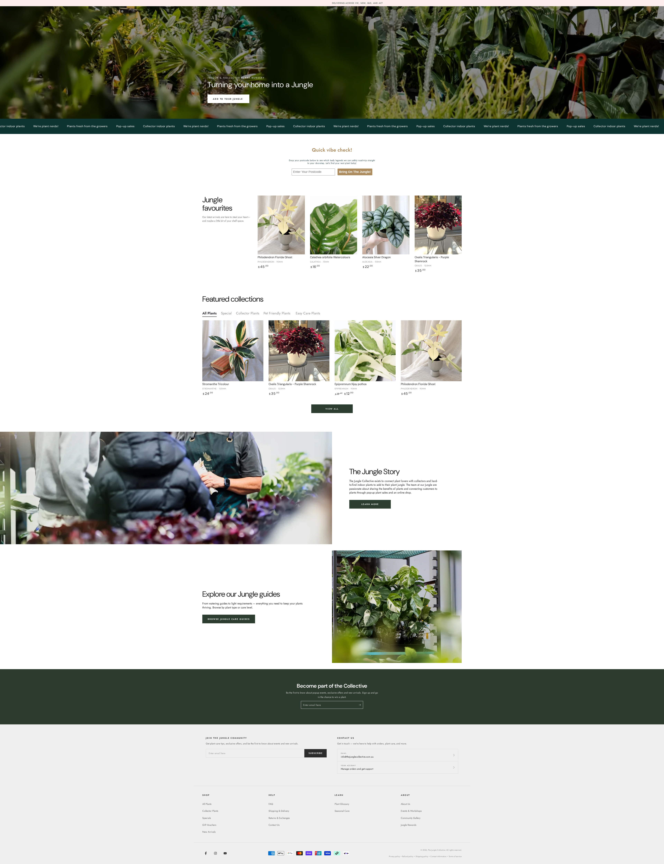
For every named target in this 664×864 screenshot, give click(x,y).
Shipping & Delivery (279, 811)
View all (332, 408)
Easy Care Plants (308, 313)
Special (226, 313)
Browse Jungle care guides (229, 619)
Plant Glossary (342, 804)
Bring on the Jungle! (355, 172)
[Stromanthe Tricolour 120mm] (232, 350)
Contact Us (274, 825)
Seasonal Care (342, 811)
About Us (405, 804)
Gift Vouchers (209, 825)
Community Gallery (410, 818)
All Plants (209, 313)
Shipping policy (422, 856)
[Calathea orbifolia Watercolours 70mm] (333, 225)
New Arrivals (209, 832)
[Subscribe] (361, 705)
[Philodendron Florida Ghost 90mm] (281, 225)
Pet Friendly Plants (277, 313)
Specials (206, 818)
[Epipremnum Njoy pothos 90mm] (365, 350)
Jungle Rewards (408, 825)
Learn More (370, 504)
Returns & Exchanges (279, 818)
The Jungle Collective (436, 850)
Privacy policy (394, 856)
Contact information (438, 856)
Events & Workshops (411, 811)
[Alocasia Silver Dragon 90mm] (385, 225)
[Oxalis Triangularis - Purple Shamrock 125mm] (438, 225)
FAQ (271, 804)
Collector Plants (247, 313)
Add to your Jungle (228, 99)
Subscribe (315, 753)
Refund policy (407, 856)
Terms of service (455, 856)
